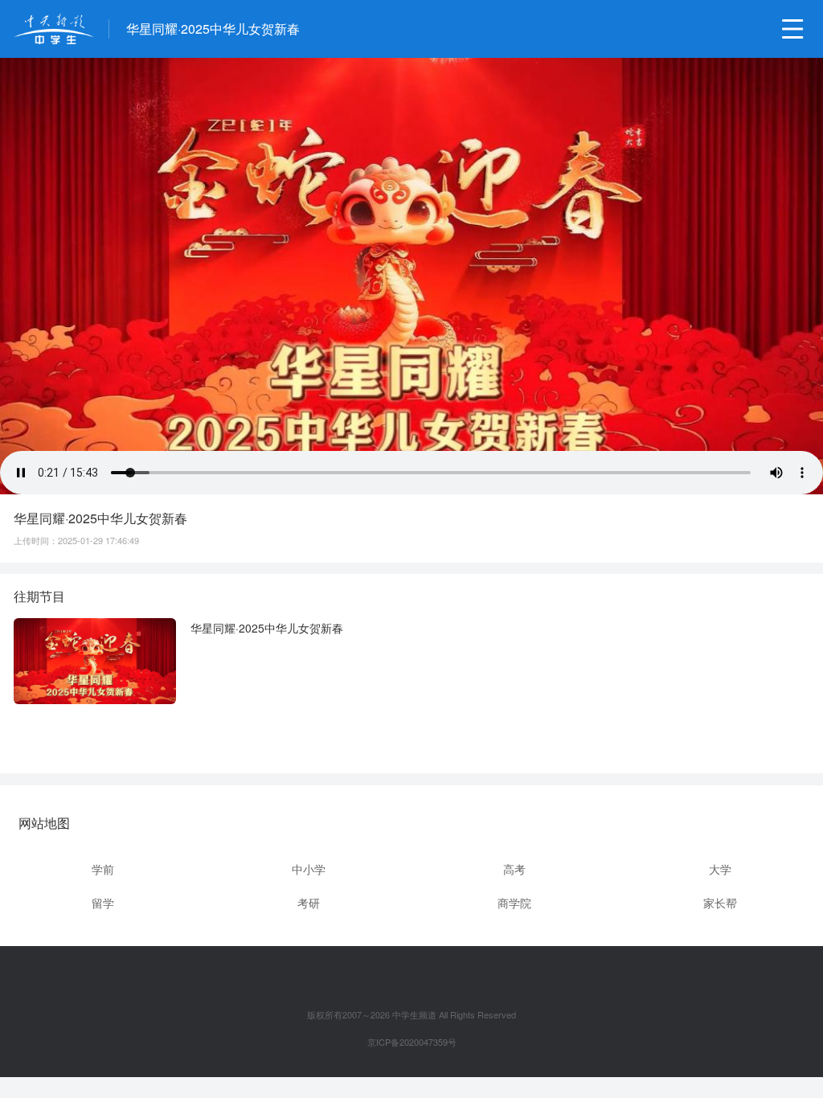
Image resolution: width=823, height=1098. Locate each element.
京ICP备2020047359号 (412, 1041)
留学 (103, 903)
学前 (103, 869)
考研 (308, 903)
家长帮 (720, 903)
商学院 (514, 903)
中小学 (309, 869)
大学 (720, 869)
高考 (514, 869)
